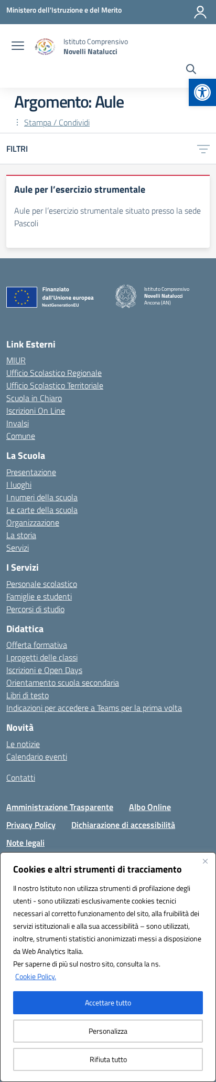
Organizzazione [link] (32, 522)
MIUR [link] (16, 360)
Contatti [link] (20, 777)
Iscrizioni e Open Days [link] (44, 670)
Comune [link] (20, 435)
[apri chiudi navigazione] (18, 46)
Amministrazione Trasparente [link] (59, 807)
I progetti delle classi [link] (42, 657)
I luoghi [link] (18, 484)
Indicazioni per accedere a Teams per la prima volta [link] (94, 707)
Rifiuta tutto (108, 1059)
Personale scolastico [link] (41, 583)
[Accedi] (200, 12)
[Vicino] (205, 861)
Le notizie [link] (23, 744)
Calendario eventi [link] (36, 756)
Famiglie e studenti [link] (39, 596)
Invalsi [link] (17, 423)
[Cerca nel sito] (191, 70)
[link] (202, 92)
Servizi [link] (17, 547)
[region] (108, 967)
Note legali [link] (25, 842)
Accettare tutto (108, 1002)
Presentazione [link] (31, 472)
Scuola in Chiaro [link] (34, 398)
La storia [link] (21, 535)
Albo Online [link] (150, 807)
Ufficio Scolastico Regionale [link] (54, 372)
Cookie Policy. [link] (35, 976)
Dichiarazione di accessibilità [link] (123, 824)
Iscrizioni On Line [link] (35, 410)
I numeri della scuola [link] (42, 497)
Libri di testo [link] (27, 695)
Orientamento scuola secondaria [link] (62, 682)
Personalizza (108, 1030)
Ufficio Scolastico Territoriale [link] (54, 385)
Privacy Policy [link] (31, 824)
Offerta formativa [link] (36, 644)
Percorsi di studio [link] (35, 609)
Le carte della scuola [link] (42, 509)
